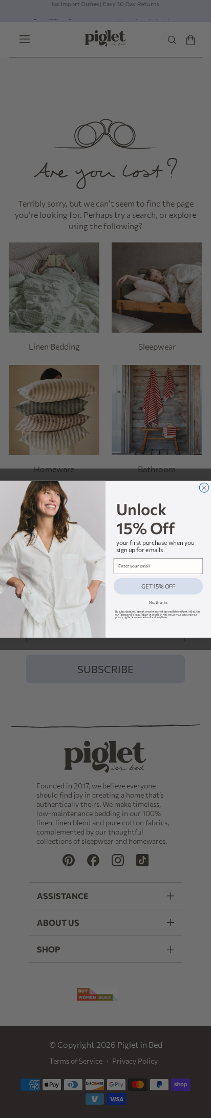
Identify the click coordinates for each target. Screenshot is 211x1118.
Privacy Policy (139, 614)
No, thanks (158, 602)
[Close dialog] (203, 487)
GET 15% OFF (158, 586)
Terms (123, 614)
